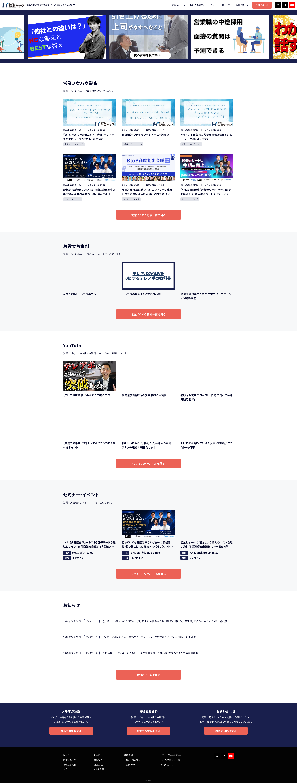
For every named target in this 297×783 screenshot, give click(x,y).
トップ (66, 755)
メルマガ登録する (71, 731)
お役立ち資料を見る (148, 731)
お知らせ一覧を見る (148, 675)
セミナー (212, 5)
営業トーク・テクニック (74, 144)
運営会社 (98, 764)
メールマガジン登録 (170, 759)
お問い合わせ (262, 5)
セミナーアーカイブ (72, 199)
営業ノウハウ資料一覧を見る (148, 314)
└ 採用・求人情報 (132, 759)
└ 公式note (130, 764)
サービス (226, 5)
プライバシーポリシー (171, 755)
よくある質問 (100, 769)
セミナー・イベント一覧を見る (148, 574)
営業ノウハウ (178, 5)
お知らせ (98, 759)
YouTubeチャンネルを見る (148, 463)
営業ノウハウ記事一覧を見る (148, 215)
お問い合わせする (225, 731)
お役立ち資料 (197, 5)
